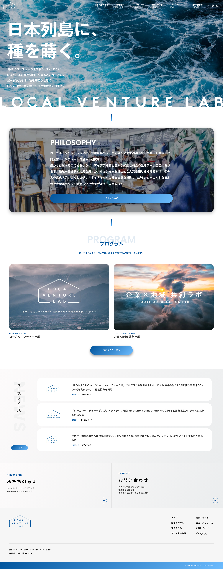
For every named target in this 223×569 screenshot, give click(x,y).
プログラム (176, 528)
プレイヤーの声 (178, 533)
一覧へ (19, 448)
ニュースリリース (204, 523)
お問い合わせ (202, 528)
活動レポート (202, 518)
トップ (174, 518)
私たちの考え (177, 523)
